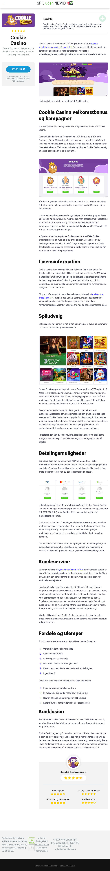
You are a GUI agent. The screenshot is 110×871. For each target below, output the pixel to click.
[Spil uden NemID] (55, 3)
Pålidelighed (58, 790)
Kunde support (89, 799)
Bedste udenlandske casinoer (46, 866)
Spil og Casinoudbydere (88, 790)
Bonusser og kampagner (57, 799)
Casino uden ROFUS (67, 866)
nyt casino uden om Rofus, (70, 569)
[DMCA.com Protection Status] (32, 843)
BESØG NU (17, 69)
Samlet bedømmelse (73, 772)
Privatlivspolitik (42, 844)
